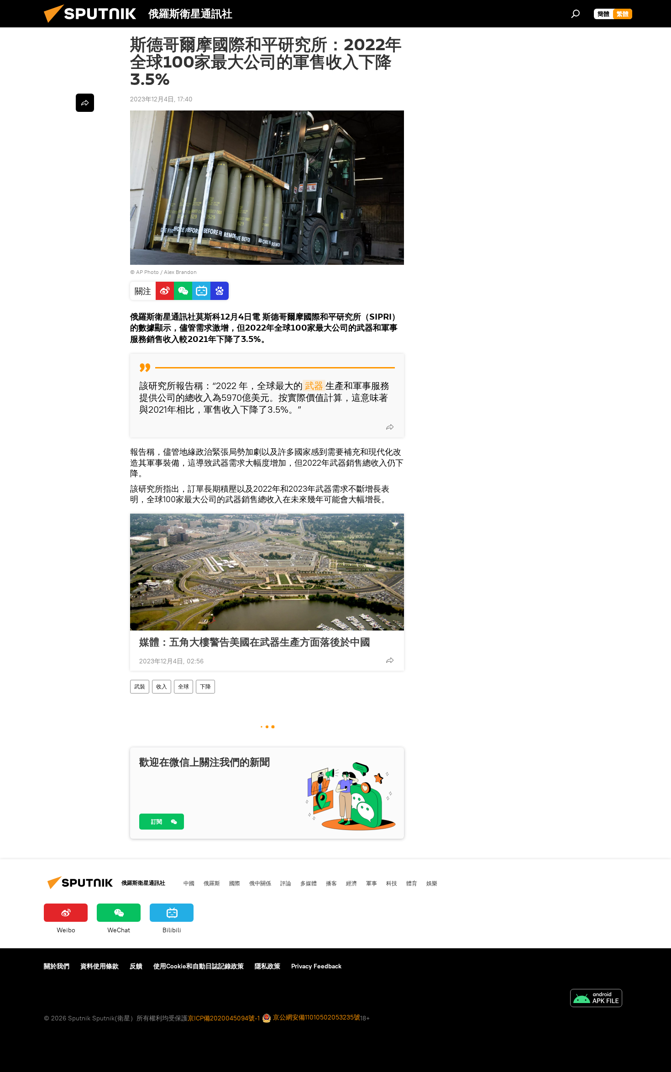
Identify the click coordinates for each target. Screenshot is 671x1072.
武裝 (139, 686)
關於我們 (56, 966)
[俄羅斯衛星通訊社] (93, 25)
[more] (390, 427)
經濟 (351, 883)
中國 (188, 883)
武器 (314, 385)
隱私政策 (267, 966)
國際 (234, 883)
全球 (183, 686)
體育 (411, 883)
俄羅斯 (212, 883)
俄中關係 (260, 883)
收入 (161, 686)
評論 (285, 883)
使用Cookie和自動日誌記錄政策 (198, 966)
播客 (331, 883)
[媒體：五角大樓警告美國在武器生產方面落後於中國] (267, 572)
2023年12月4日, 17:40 (161, 99)
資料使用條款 (99, 966)
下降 (205, 686)
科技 (391, 883)
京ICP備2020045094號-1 (224, 1018)
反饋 (136, 966)
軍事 (371, 883)
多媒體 (308, 883)
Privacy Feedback (316, 966)
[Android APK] (596, 999)
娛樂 (431, 883)
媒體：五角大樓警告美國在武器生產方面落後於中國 (254, 642)
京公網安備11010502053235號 (315, 1017)
